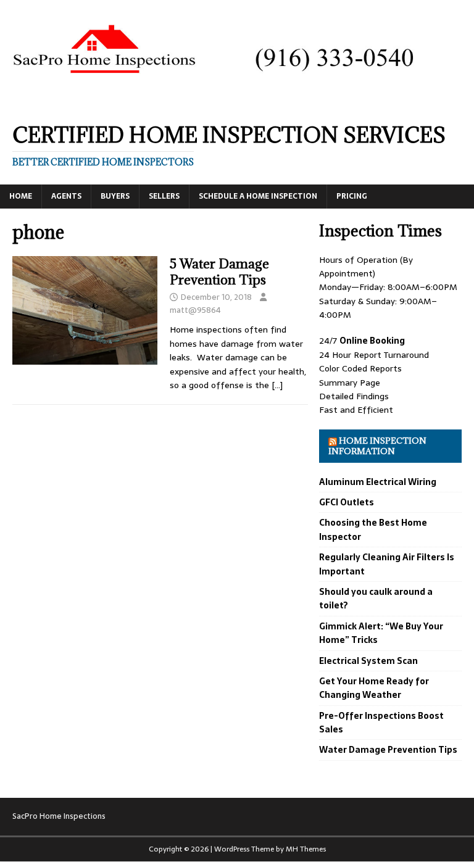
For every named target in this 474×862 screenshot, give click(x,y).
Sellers (164, 196)
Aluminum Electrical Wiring (377, 482)
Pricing (351, 196)
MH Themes (306, 849)
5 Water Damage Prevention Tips (219, 271)
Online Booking (372, 340)
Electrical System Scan (368, 661)
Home (20, 196)
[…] (277, 385)
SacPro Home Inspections (59, 816)
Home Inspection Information (377, 446)
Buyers (115, 196)
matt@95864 (195, 310)
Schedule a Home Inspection (258, 196)
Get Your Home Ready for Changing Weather (374, 688)
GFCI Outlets (346, 502)
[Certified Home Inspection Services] (237, 102)
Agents (66, 196)
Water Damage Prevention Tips (388, 749)
